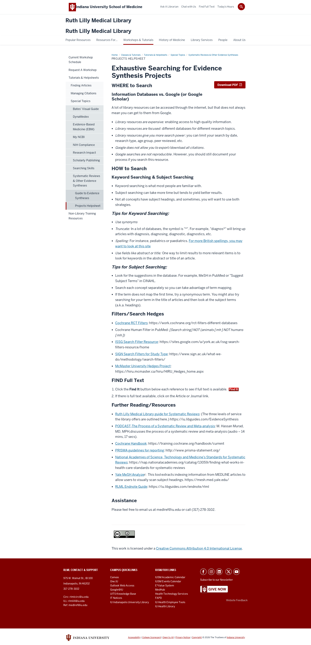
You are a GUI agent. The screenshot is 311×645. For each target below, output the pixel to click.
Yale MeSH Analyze (129, 475)
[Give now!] (214, 589)
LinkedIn (219, 571)
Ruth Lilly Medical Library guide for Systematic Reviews (157, 414)
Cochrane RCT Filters (131, 323)
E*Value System (164, 585)
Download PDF (228, 85)
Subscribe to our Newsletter (216, 579)
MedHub (160, 589)
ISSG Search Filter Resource (136, 342)
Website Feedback (237, 600)
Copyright (197, 637)
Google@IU (116, 589)
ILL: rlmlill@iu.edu (74, 601)
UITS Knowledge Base (123, 593)
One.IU (114, 581)
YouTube (236, 571)
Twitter (228, 571)
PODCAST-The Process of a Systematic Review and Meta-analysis (165, 426)
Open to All (168, 637)
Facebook (203, 571)
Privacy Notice (182, 637)
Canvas (114, 577)
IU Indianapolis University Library (129, 602)
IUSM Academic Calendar (170, 577)
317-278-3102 (71, 588)
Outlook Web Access (122, 585)
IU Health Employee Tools (170, 602)
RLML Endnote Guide (131, 487)
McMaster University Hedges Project (143, 366)
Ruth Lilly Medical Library (98, 21)
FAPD (158, 598)
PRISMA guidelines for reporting (139, 450)
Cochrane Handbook (131, 443)
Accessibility (134, 637)
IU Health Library (165, 606)
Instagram (211, 571)
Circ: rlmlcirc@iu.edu (76, 596)
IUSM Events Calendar (168, 581)
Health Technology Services (171, 593)
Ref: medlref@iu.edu (75, 605)
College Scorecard (151, 637)
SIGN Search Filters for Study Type (141, 354)
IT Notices (116, 598)
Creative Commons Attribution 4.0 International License (199, 548)
